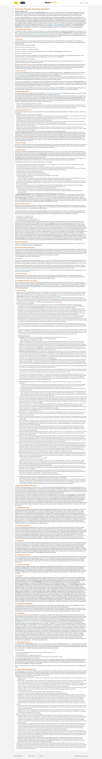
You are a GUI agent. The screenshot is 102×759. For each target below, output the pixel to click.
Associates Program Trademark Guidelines (51, 296)
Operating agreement (18, 755)
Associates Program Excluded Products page (32, 621)
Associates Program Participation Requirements (54, 93)
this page (55, 32)
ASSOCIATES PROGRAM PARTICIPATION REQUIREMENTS (53, 24)
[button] (82, 3)
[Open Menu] (86, 3)
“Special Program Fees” (47, 260)
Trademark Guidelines (52, 56)
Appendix (74, 243)
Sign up (22, 2)
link (51, 353)
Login (16, 2)
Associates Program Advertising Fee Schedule (41, 33)
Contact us (41, 755)
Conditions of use (31, 755)
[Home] (51, 3)
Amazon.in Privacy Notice (79, 106)
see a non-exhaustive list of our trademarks (42, 197)
